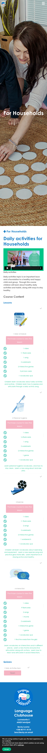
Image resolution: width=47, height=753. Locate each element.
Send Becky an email (23, 732)
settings (21, 745)
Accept (6, 749)
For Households (17, 231)
